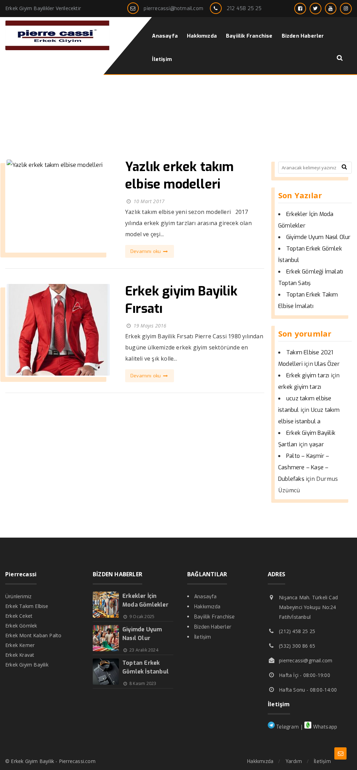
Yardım (294, 761)
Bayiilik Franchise (214, 617)
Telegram (287, 727)
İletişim (202, 637)
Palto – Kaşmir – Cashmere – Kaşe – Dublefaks (303, 467)
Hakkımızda (207, 606)
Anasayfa (205, 596)
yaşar (316, 444)
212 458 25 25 (244, 8)
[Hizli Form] (340, 753)
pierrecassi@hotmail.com (173, 8)
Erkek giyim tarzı (307, 375)
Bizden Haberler (212, 627)
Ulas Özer (327, 364)
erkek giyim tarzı (299, 387)
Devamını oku (146, 251)
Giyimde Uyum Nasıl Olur (318, 237)
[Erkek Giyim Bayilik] (57, 48)
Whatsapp (324, 727)
